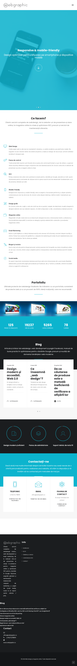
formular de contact (62, 505)
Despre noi (26, 548)
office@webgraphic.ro (10, 635)
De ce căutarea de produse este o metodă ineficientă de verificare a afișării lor (62, 382)
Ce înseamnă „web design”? (38, 373)
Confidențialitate (28, 558)
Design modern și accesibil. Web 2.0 (14, 373)
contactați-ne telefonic (15, 499)
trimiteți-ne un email (38, 499)
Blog (24, 551)
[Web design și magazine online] (15, 5)
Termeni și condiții (28, 555)
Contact (25, 561)
